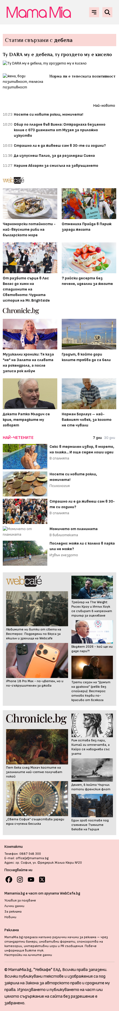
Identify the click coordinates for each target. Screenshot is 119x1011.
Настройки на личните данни (28, 955)
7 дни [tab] (97, 437)
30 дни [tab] (109, 437)
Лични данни (14, 906)
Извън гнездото (64, 555)
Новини (10, 917)
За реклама (13, 912)
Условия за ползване (20, 900)
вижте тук (34, 950)
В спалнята (59, 458)
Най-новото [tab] (104, 105)
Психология (60, 485)
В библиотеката (64, 535)
